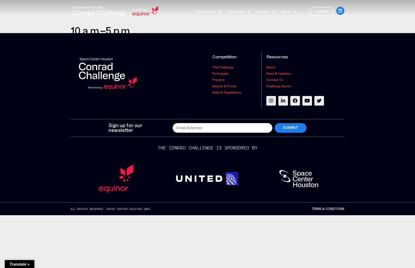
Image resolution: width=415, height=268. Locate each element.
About (286, 11)
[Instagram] (271, 101)
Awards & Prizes (224, 86)
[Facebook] (295, 101)
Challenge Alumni (278, 86)
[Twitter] (319, 101)
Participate (236, 11)
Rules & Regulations (226, 92)
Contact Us (274, 79)
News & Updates (278, 73)
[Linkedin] (283, 101)
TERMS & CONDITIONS (327, 208)
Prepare (263, 11)
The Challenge (205, 11)
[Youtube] (307, 101)
